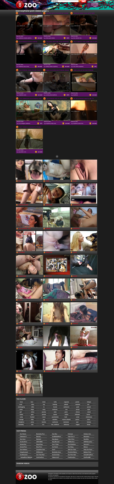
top (45, 404)
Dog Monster (55, 441)
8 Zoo (26, 5)
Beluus (85, 447)
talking (47, 66)
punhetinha (56, 417)
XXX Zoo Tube (71, 449)
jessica (45, 412)
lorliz (56, 402)
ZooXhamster (23, 454)
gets (50, 38)
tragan (78, 424)
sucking (48, 95)
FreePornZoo (70, 457)
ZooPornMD (86, 457)
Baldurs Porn (86, 452)
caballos (56, 419)
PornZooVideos (71, 452)
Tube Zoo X (70, 436)
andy (22, 417)
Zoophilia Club (39, 449)
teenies (45, 422)
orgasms (67, 402)
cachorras (56, 422)
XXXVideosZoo (87, 441)
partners (29, 38)
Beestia (37, 436)
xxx (44, 424)
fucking (56, 404)
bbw (51, 95)
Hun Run (53, 434)
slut (33, 424)
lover (22, 402)
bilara (47, 38)
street (89, 412)
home (90, 424)
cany (45, 409)
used (25, 95)
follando (78, 414)
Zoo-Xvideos (23, 449)
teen (74, 38)
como (78, 417)
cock (22, 404)
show (44, 417)
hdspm (90, 402)
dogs (33, 409)
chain (44, 402)
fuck (80, 38)
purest (90, 407)
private (45, 414)
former (77, 66)
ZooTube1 (54, 447)
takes (22, 151)
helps (52, 123)
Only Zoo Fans (87, 449)
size (74, 66)
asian (22, 409)
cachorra (56, 409)
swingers (23, 123)
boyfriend (21, 38)
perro (67, 412)
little (33, 419)
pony (33, 422)
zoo (20, 123)
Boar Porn (38, 447)
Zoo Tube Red (39, 454)
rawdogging (22, 407)
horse (27, 66)
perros (79, 419)
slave (90, 419)
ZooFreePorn (39, 457)
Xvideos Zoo (86, 434)
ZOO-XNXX (38, 441)
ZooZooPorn (23, 441)
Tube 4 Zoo (70, 439)
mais (56, 412)
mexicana (67, 422)
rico (67, 409)
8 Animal (69, 434)
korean (90, 422)
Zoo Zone (22, 439)
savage (22, 419)
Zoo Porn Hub (71, 454)
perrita (79, 402)
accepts (25, 38)
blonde (77, 38)
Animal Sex (22, 444)
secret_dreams (67, 419)
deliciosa (67, 424)
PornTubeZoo (71, 444)
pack (78, 407)
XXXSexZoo (70, 441)
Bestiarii (37, 439)
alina (33, 404)
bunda (56, 407)
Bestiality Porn (39, 434)
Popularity (95, 5)
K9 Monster (38, 452)
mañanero (67, 407)
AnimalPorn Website (25, 457)
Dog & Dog (38, 444)
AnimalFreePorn (87, 454)
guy (20, 151)
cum (25, 151)
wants (79, 123)
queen (56, 414)
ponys (78, 409)
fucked (53, 38)
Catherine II (22, 436)
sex (89, 404)
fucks (25, 66)
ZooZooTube (55, 454)
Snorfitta (85, 439)
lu (44, 407)
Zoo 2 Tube (54, 444)
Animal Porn (23, 447)
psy (45, 419)
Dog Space (54, 439)
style (90, 409)
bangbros (22, 422)
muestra (78, 404)
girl (22, 412)
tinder (22, 414)
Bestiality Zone (55, 452)
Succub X (85, 444)
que (78, 422)
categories (95, 3)
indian (67, 414)
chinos (79, 412)
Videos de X (54, 457)
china (33, 412)
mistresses (90, 417)
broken (51, 66)
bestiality (22, 424)
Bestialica (85, 436)
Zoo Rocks (22, 434)
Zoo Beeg (69, 447)
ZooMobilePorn (55, 436)
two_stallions (56, 424)
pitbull (67, 404)
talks (33, 407)
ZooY (52, 449)
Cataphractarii (23, 452)
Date (94, 6)
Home (95, 2)
